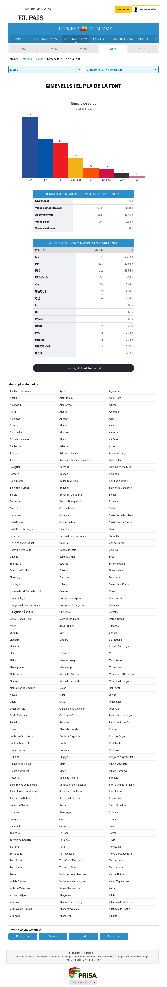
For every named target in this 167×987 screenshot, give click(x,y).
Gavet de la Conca (119, 584)
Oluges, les (115, 701)
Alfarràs (64, 418)
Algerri (14, 425)
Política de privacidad (85, 956)
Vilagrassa (65, 895)
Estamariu (15, 563)
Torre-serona (116, 867)
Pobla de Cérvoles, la (22, 736)
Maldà (13, 660)
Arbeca (63, 446)
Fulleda (63, 584)
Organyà (114, 708)
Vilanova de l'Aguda (21, 908)
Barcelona (22, 936)
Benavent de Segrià (70, 494)
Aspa (12, 460)
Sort (61, 819)
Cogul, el (64, 542)
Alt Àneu (114, 439)
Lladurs (63, 639)
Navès (13, 694)
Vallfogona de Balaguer (72, 881)
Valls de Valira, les (20, 888)
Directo (21, 39)
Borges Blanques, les (71, 501)
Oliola (13, 701)
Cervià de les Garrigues (72, 536)
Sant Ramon (116, 791)
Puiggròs (64, 757)
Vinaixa (113, 915)
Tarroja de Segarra (21, 839)
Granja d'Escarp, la (70, 598)
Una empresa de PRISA (82, 972)
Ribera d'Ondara (118, 763)
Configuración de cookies (128, 956)
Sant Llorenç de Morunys (24, 791)
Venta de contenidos (36, 956)
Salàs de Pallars (68, 777)
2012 (113, 49)
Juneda (14, 632)
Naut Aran (115, 687)
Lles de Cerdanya (119, 646)
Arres (112, 446)
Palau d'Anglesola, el (120, 715)
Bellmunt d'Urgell (19, 487)
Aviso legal (67, 956)
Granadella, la (17, 598)
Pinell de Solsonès (119, 722)
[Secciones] (13, 18)
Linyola (113, 632)
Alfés (112, 418)
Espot (112, 556)
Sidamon (15, 812)
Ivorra (13, 625)
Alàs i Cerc (115, 397)
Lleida (62, 646)
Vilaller (113, 895)
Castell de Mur (67, 522)
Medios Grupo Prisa (82, 982)
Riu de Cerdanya (118, 770)
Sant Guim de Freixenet (72, 784)
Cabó (112, 508)
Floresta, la (16, 577)
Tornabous (16, 853)
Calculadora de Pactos (130, 39)
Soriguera (15, 819)
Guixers (113, 612)
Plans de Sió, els (68, 729)
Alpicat (63, 439)
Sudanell (15, 826)
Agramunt (114, 391)
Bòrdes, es (16, 501)
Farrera (63, 570)
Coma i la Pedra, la (20, 549)
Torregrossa (116, 860)
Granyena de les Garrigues (25, 605)
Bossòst (113, 501)
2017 (54, 49)
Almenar (114, 432)
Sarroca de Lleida (69, 798)
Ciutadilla (114, 536)
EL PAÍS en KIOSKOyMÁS (75, 960)
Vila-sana (15, 915)
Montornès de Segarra (22, 687)
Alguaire (64, 425)
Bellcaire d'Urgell (69, 480)
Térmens (64, 839)
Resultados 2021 (75, 39)
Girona (53, 936)
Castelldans (16, 522)
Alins (111, 425)
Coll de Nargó (116, 542)
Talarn (112, 826)
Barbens (64, 467)
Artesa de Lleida (68, 453)
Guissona (64, 612)
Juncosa (114, 625)
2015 (83, 49)
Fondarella (65, 577)
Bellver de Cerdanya (120, 487)
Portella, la (115, 743)
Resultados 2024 (46, 39)
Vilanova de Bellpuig (70, 902)
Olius (62, 701)
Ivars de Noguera (69, 618)
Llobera (63, 653)
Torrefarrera (17, 860)
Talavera (15, 832)
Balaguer (15, 467)
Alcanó (63, 411)
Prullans (14, 757)
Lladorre (15, 639)
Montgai (14, 681)
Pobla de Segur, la (69, 736)
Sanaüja (113, 777)
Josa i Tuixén (66, 625)
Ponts (62, 743)
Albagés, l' (15, 404)
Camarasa (16, 515)
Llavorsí (14, 646)
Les (61, 632)
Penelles (15, 722)
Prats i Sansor (18, 750)
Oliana (112, 694)
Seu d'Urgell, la (117, 805)
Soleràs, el (65, 812)
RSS (99, 960)
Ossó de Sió (66, 715)
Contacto (19, 956)
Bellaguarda (17, 480)
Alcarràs (114, 411)
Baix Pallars (115, 460)
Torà (62, 846)
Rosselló (14, 777)
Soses (112, 819)
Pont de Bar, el (117, 736)
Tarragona (114, 936)
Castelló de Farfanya (21, 529)
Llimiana (15, 653)
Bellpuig (64, 487)
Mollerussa (115, 667)
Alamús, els (66, 397)
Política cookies (106, 956)
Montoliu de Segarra (120, 681)
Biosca (113, 494)
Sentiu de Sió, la (19, 805)
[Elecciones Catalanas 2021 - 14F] (83, 29)
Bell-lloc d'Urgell (118, 480)
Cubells (14, 556)
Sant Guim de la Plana (121, 784)
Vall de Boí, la (116, 874)
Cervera (14, 536)
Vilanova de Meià (69, 908)
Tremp (13, 874)
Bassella (14, 473)
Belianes (114, 473)
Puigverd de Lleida (20, 763)
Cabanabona (66, 508)
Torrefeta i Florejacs (71, 860)
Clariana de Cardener (22, 542)
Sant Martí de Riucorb (71, 791)
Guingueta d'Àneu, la (21, 612)
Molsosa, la (16, 674)
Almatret (64, 432)
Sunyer (63, 826)
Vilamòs (14, 902)
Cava (112, 529)
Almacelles (16, 432)
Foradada (114, 577)
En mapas (100, 39)
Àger (62, 391)
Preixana (64, 750)
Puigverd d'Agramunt (121, 757)
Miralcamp (65, 667)
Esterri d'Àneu (117, 563)
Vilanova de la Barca (120, 902)
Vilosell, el (65, 915)
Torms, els (115, 846)
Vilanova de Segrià (119, 908)
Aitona (13, 397)
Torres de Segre (68, 867)
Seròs (62, 805)
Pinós (13, 729)
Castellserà (65, 529)
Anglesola (15, 446)
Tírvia (112, 839)
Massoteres (115, 660)
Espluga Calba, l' (68, 556)
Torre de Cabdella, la (121, 853)
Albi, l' (13, 411)
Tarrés (112, 832)
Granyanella (116, 598)
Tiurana (14, 846)
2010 (142, 49)
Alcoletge (15, 418)
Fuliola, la (15, 584)
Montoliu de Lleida (69, 681)
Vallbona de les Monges (72, 874)
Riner (62, 770)
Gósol (112, 591)
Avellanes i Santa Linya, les (74, 460)
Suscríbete (123, 9)
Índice (92, 960)
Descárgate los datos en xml (84, 368)
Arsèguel (15, 453)
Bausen (63, 473)
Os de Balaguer (18, 715)
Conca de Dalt (67, 549)
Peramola (65, 722)
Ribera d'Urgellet (19, 770)
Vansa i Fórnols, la (69, 888)
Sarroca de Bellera (20, 798)
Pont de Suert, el (19, 743)
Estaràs (63, 563)
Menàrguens (17, 667)
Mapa (146, 956)
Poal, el (113, 729)
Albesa (113, 404)
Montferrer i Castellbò (121, 674)
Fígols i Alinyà (116, 570)
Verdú (112, 888)
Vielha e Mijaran (19, 895)
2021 (24, 49)
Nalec (62, 687)
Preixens (114, 750)
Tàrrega (64, 832)
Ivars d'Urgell (116, 618)
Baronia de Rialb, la (120, 467)
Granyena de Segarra (71, 605)
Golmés (63, 591)
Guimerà (114, 605)
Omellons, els (17, 708)
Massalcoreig (67, 660)
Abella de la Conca (20, 391)
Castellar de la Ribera (121, 515)
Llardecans (115, 639)
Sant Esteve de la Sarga (23, 784)
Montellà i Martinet (70, 674)
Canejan (64, 515)
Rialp (62, 763)
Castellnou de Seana (120, 522)
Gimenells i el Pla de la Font (25, 591)
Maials (112, 653)
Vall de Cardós (18, 881)
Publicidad (54, 956)
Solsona (113, 812)
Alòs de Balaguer (19, 439)
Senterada (115, 798)
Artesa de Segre (118, 453)
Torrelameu (16, 867)
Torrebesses (66, 853)
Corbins (113, 549)
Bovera (14, 508)
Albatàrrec (65, 404)
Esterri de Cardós (20, 570)
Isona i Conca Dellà (21, 618)
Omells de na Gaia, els (72, 708)
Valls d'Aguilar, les (119, 881)
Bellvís (13, 494)
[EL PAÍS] (31, 18)
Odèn (62, 694)
